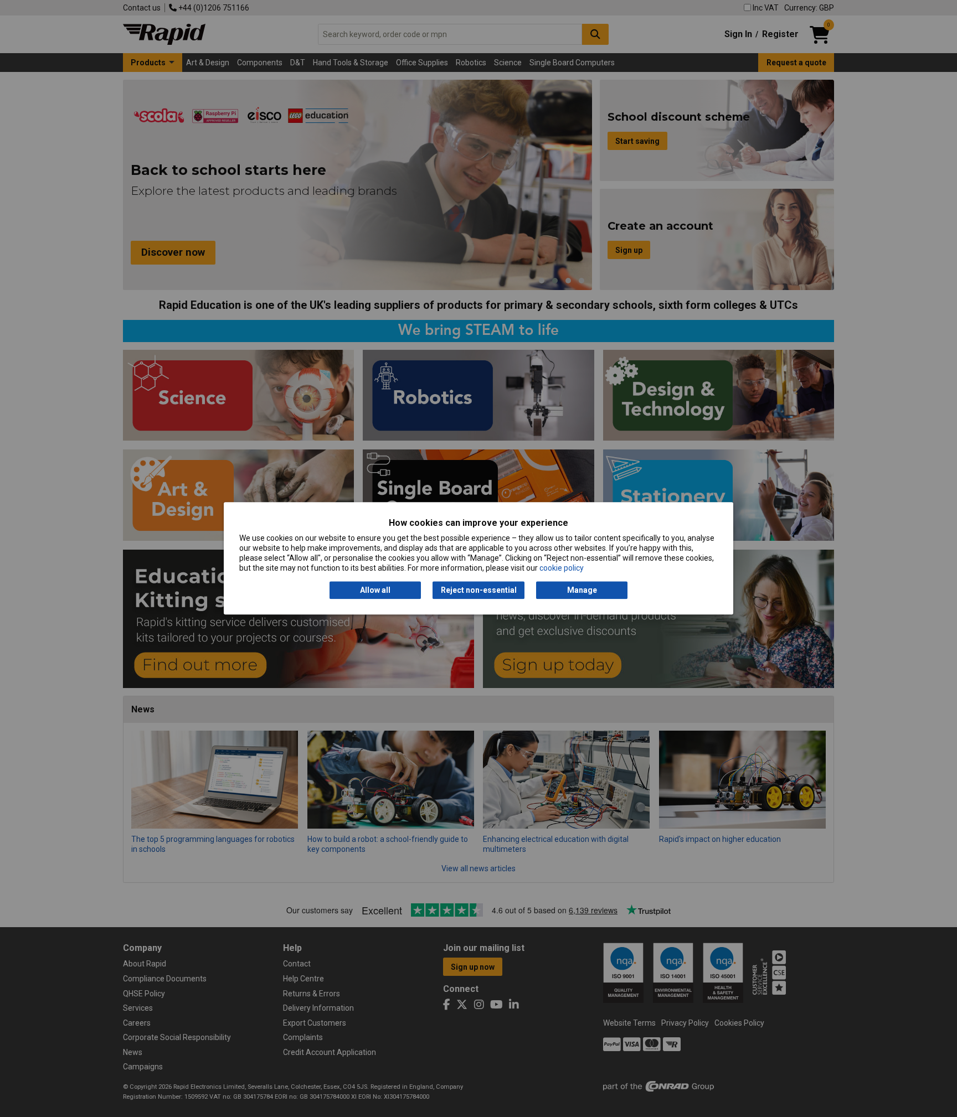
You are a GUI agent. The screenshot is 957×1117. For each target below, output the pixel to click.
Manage (582, 590)
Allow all (375, 590)
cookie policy (561, 568)
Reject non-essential (479, 590)
